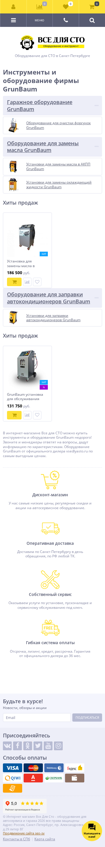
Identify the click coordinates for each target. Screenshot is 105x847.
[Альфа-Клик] (33, 778)
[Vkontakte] (7, 745)
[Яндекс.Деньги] (74, 767)
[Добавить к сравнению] (27, 282)
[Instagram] (58, 745)
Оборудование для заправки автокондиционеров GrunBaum (48, 298)
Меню (39, 20)
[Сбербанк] (54, 778)
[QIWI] (12, 778)
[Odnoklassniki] (27, 745)
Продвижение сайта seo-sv (24, 833)
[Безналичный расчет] (12, 788)
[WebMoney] (54, 767)
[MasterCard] (33, 767)
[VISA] (12, 767)
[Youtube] (48, 745)
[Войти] (13, 6)
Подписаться (87, 717)
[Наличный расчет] (74, 778)
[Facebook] (17, 745)
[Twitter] (38, 745)
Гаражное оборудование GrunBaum (39, 105)
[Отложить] (37, 282)
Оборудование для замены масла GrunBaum (43, 146)
